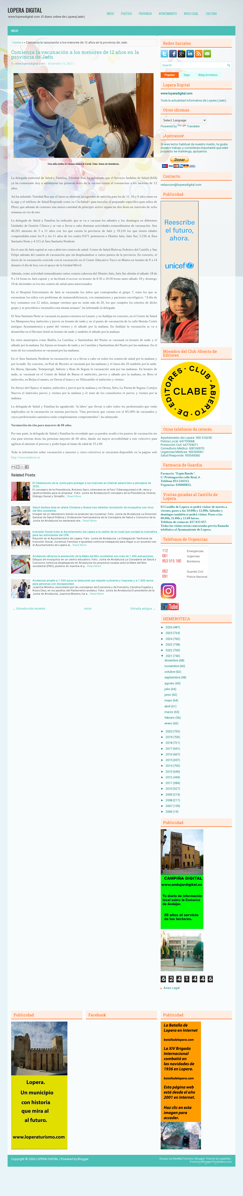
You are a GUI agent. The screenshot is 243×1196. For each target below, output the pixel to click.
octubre (170, 671)
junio (168, 694)
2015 (169, 760)
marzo (169, 712)
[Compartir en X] (22, 467)
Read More (74, 496)
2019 (169, 737)
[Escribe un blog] (17, 467)
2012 (169, 777)
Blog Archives (208, 75)
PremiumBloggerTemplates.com (211, 1161)
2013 (169, 771)
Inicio (110, 13)
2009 (169, 794)
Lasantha (224, 1158)
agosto (169, 683)
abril (167, 706)
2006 (169, 811)
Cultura (211, 13)
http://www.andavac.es (25, 457)
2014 (169, 765)
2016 (169, 754)
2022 (169, 650)
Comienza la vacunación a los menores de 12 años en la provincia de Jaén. (75, 54)
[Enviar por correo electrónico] (13, 467)
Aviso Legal (172, 988)
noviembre (172, 666)
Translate (193, 126)
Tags (186, 75)
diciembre (171, 660)
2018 (169, 742)
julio (167, 689)
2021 (169, 656)
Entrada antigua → (143, 608)
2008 (169, 800)
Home (17, 42)
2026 (169, 627)
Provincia (145, 13)
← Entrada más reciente (29, 608)
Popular (169, 75)
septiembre (172, 677)
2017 (169, 748)
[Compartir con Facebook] (26, 467)
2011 (169, 783)
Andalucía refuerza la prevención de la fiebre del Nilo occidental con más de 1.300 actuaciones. (93, 556)
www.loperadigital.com (30, 63)
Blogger (83, 1159)
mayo (168, 700)
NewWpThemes (183, 1158)
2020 (169, 731)
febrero (169, 717)
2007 (169, 806)
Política (126, 13)
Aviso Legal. (191, 13)
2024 (169, 639)
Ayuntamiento (168, 13)
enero (168, 723)
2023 (169, 644)
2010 (169, 788)
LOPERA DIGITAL (25, 10)
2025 (169, 633)
